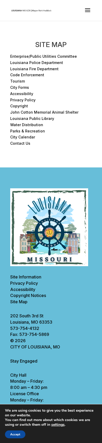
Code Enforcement (27, 75)
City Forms (19, 87)
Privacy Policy (23, 100)
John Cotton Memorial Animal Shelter (44, 112)
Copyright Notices (28, 295)
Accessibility (21, 93)
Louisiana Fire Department (34, 69)
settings (58, 424)
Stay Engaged (23, 361)
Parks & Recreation (27, 131)
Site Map (18, 301)
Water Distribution (26, 125)
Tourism (17, 81)
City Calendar (22, 137)
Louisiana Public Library (32, 118)
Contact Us (20, 143)
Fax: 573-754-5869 (29, 334)
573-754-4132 (24, 328)
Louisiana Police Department (36, 62)
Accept (15, 434)
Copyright (19, 106)
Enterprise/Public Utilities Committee (43, 56)
